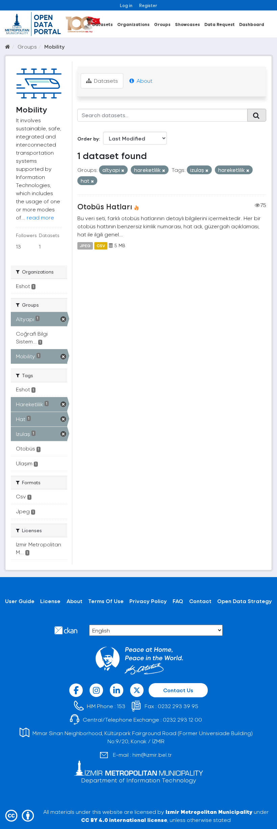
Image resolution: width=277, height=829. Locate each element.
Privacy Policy (148, 600)
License (50, 600)
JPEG (85, 245)
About (143, 80)
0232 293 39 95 (178, 705)
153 (121, 705)
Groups (162, 24)
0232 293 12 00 (182, 719)
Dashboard (251, 24)
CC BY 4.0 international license (124, 819)
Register (148, 5)
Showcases (187, 24)
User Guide (19, 600)
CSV (101, 245)
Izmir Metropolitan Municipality (209, 811)
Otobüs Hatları (104, 206)
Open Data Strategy (244, 600)
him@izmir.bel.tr (152, 754)
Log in (126, 5)
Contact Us (178, 690)
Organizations (133, 24)
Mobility (54, 46)
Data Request (219, 24)
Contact (200, 600)
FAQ (178, 600)
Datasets (102, 24)
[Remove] (122, 170)
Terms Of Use (106, 600)
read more (40, 217)
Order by (88, 138)
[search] (256, 115)
